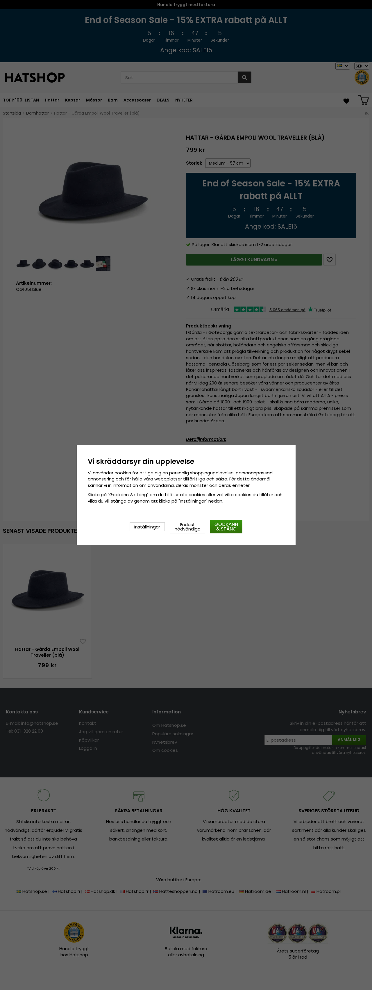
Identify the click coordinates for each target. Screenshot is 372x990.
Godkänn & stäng (226, 526)
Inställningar (147, 527)
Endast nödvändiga (188, 526)
